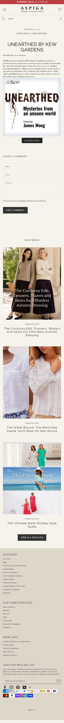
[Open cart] (59, 9)
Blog (5, 562)
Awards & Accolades (11, 589)
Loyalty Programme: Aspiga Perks (16, 641)
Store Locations (9, 607)
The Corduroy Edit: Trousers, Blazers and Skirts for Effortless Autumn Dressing (32, 332)
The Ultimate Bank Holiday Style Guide (32, 525)
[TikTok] (30, 687)
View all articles (32, 537)
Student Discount (10, 655)
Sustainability (8, 569)
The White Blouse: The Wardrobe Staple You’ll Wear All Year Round (32, 429)
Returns (6, 614)
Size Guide (7, 621)
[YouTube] (24, 687)
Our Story (7, 559)
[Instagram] (11, 687)
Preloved (6, 593)
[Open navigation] (4, 9)
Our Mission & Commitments (14, 566)
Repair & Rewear (10, 583)
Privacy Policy (8, 645)
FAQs (5, 617)
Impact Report (8, 579)
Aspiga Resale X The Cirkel (14, 586)
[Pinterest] (18, 687)
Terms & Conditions (11, 648)
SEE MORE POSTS (32, 140)
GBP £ (30, 710)
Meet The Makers (10, 572)
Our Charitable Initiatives (13, 576)
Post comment (15, 210)
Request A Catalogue (11, 624)
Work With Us (8, 652)
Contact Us (7, 627)
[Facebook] (5, 687)
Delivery (6, 610)
